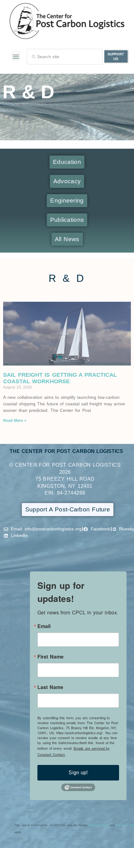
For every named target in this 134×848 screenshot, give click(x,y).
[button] (16, 56)
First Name (50, 656)
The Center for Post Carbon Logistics (66, 451)
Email (43, 626)
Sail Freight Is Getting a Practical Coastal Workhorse (60, 378)
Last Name (50, 687)
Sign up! (78, 772)
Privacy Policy (98, 825)
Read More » (14, 420)
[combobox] (65, 56)
